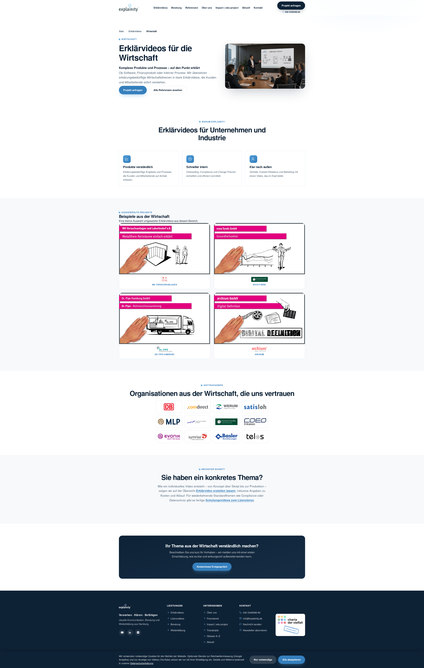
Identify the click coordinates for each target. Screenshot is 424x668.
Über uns (207, 7)
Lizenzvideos (177, 618)
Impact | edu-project (227, 7)
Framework (213, 618)
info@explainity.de (252, 618)
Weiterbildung (178, 630)
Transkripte (213, 630)
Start (121, 31)
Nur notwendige (263, 659)
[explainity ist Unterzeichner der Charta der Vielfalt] (290, 625)
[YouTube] (122, 632)
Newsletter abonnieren (255, 630)
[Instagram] (138, 632)
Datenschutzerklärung (141, 663)
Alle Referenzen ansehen (168, 90)
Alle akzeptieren (291, 659)
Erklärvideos (161, 7)
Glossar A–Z (213, 636)
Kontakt (258, 7)
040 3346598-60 (292, 11)
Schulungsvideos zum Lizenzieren (230, 500)
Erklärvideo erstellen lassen (216, 491)
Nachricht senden (252, 624)
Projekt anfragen (291, 5)
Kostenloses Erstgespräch (212, 566)
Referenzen (191, 7)
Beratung (176, 7)
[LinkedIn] (130, 632)
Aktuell (246, 7)
